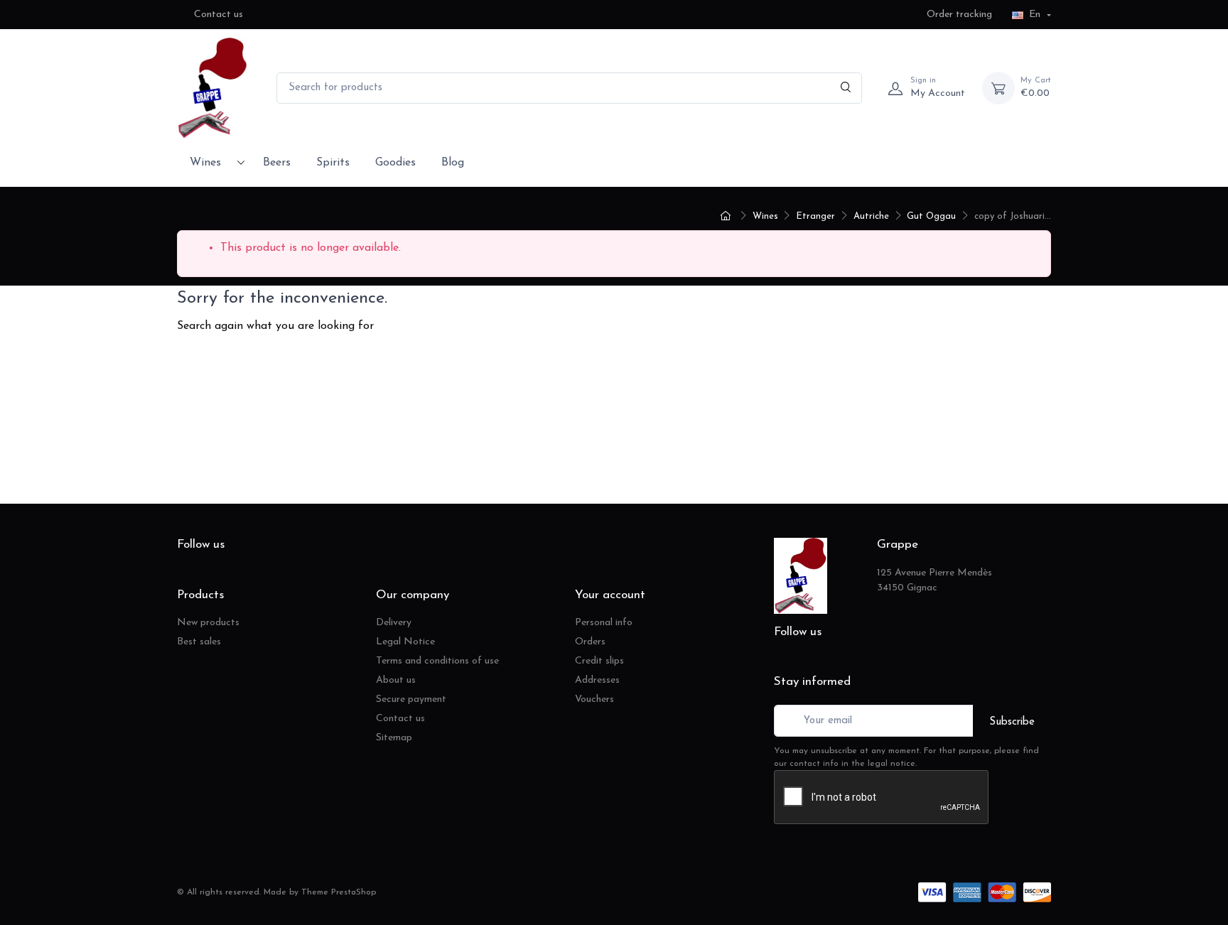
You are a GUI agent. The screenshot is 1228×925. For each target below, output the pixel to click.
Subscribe (1012, 722)
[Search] (846, 88)
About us (396, 680)
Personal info (603, 622)
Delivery (393, 622)
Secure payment (411, 699)
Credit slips (599, 661)
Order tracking (959, 14)
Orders (590, 642)
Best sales (199, 642)
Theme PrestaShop (338, 892)
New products (208, 622)
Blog (452, 162)
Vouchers (594, 699)
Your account (610, 595)
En (1034, 14)
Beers (277, 162)
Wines (205, 162)
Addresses (597, 680)
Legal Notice (405, 642)
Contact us (218, 14)
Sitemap (394, 737)
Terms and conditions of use (437, 661)
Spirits (333, 162)
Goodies (395, 162)
